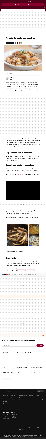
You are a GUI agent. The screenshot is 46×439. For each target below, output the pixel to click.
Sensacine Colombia (21, 429)
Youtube (17, 352)
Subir (39, 391)
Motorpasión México (38, 427)
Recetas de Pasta (18, 274)
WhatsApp (9, 352)
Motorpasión (38, 397)
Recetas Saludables (21, 370)
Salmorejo (27, 335)
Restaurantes (34, 370)
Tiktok (28, 352)
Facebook (15, 43)
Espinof (20, 399)
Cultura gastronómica (36, 367)
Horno (18, 372)
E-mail (21, 43)
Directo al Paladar (31, 397)
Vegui (32, 365)
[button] (11, 77)
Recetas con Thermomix (8, 365)
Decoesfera (5, 416)
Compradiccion (6, 418)
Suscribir (40, 345)
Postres (19, 365)
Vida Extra (13, 399)
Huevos (33, 372)
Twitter (17, 43)
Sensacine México (23, 426)
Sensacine (21, 397)
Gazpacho (21, 335)
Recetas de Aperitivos (22, 367)
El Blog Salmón (14, 414)
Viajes (4, 367)
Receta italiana (27, 274)
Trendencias (5, 414)
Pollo (4, 370)
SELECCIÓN (26, 10)
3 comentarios (10, 42)
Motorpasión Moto (39, 399)
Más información (15, 437)
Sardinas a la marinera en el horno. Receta (27, 270)
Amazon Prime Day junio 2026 (8, 373)
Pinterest (23, 352)
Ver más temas (6, 378)
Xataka (4, 397)
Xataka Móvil (5, 399)
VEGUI (31, 10)
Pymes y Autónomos (13, 417)
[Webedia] (6, 391)
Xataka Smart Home (5, 404)
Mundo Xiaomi (6, 406)
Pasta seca (35, 274)
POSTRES (14, 10)
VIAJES (20, 10)
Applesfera (5, 401)
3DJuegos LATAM (14, 426)
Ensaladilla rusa (14, 335)
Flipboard (19, 43)
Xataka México (6, 426)
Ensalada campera (34, 335)
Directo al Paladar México (31, 427)
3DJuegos (13, 397)
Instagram (20, 352)
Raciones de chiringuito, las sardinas (26, 269)
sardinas (19, 174)
